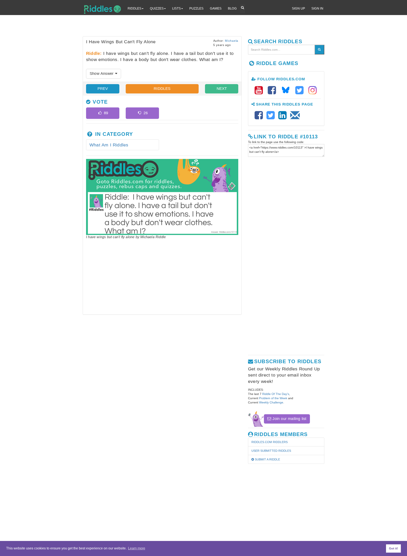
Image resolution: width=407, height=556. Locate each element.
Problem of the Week (273, 398)
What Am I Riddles (108, 144)
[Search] (319, 49)
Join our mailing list (288, 419)
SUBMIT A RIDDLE (267, 459)
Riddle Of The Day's (275, 394)
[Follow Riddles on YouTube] (260, 90)
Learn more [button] (136, 548)
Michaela (231, 40)
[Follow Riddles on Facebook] (273, 90)
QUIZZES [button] (157, 8)
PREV (103, 88)
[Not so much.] (139, 113)
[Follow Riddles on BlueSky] (287, 90)
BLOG (232, 8)
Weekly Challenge (271, 402)
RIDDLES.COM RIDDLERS (269, 442)
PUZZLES (196, 8)
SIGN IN (317, 8)
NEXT (222, 88)
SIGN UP (298, 8)
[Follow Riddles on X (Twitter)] (300, 90)
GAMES (216, 8)
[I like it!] (100, 113)
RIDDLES (162, 88)
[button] (242, 8)
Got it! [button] (393, 548)
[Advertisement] (185, 26)
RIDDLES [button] (134, 8)
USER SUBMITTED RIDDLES (271, 450)
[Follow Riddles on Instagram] (312, 90)
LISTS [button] (176, 8)
